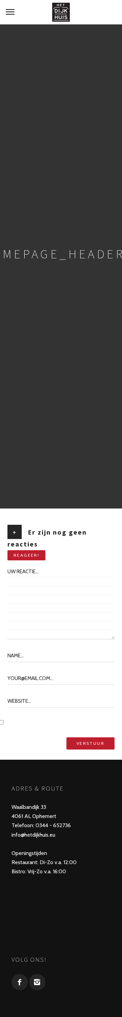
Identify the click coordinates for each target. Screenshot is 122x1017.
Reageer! (26, 555)
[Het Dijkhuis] (61, 12)
